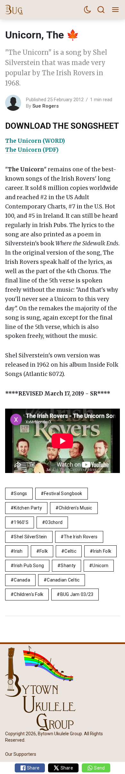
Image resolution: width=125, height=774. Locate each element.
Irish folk (102, 551)
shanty (68, 565)
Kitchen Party (28, 507)
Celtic (70, 551)
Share (33, 767)
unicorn (100, 565)
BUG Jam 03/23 (77, 594)
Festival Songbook (63, 493)
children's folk (28, 594)
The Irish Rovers (80, 536)
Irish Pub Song (29, 565)
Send (99, 767)
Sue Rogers (45, 106)
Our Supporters (20, 754)
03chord (54, 522)
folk (43, 551)
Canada (22, 580)
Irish (18, 551)
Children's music (75, 507)
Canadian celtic (63, 580)
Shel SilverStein (30, 536)
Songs (20, 493)
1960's (21, 522)
